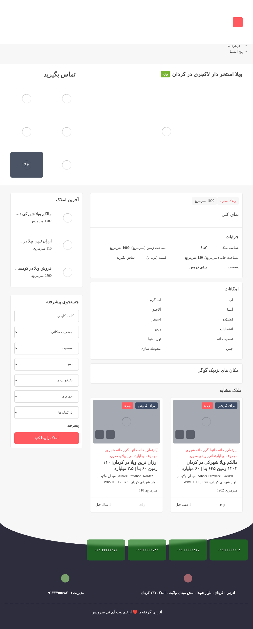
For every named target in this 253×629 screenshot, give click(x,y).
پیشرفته (72, 425)
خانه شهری (194, 450)
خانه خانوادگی (214, 450)
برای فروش (198, 267)
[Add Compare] (35, 74)
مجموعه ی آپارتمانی (222, 456)
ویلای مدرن (228, 201)
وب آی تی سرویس (106, 612)
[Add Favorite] (25, 74)
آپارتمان (231, 450)
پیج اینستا (236, 51)
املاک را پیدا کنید (47, 438)
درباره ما (234, 45)
